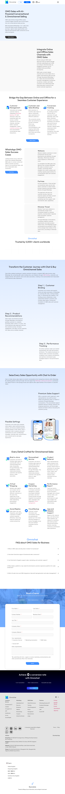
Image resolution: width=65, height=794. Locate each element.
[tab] (32, 549)
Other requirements (17, 646)
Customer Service (17, 640)
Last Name (36, 608)
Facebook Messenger (44, 705)
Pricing (55, 700)
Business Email (37, 614)
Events (55, 706)
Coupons (18, 713)
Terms (54, 727)
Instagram (41, 707)
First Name (15, 608)
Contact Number (16, 614)
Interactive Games (20, 716)
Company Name (16, 626)
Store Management (32, 707)
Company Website (16, 632)
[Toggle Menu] (58, 2)
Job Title (14, 620)
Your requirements (16, 638)
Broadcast (18, 707)
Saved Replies (8, 717)
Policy (58, 727)
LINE (40, 709)
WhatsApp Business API (44, 703)
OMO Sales (44, 640)
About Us (56, 710)
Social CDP (16, 643)
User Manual (57, 708)
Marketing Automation (31, 640)
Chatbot (7, 706)
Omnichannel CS (8, 704)
